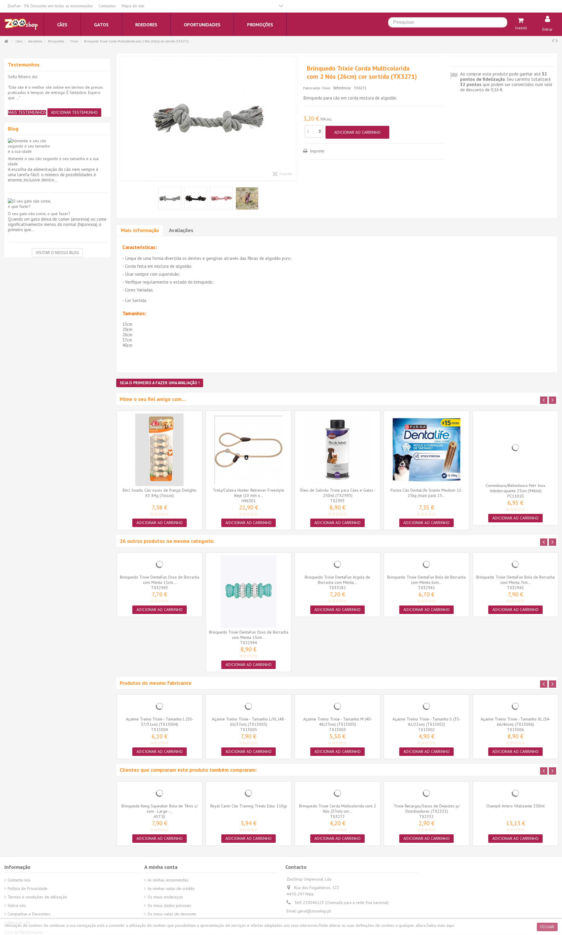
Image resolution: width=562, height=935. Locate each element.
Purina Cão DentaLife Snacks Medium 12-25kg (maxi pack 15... (426, 493)
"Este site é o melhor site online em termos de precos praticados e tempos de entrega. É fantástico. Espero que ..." (55, 92)
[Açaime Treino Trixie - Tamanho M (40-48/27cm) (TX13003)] (337, 706)
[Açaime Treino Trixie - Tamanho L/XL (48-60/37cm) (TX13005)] (248, 706)
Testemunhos (24, 64)
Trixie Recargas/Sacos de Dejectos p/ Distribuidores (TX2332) (427, 808)
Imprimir (317, 151)
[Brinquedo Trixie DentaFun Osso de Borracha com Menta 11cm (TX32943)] (159, 564)
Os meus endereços (165, 897)
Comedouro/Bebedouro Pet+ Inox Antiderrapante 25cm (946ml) (515, 488)
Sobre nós (17, 905)
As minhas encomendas (168, 880)
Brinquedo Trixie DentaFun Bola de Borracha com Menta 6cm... (426, 579)
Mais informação (140, 230)
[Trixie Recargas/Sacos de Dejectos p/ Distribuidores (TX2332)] (426, 793)
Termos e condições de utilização (37, 897)
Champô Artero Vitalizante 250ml (515, 806)
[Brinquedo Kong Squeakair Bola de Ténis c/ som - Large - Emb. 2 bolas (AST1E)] (159, 793)
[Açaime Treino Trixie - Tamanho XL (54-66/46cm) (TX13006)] (515, 706)
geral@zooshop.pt (314, 911)
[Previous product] (553, 40)
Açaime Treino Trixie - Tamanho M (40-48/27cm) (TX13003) (337, 721)
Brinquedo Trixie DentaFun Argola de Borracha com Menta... (337, 579)
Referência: (342, 87)
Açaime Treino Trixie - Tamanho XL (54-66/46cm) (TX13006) (516, 721)
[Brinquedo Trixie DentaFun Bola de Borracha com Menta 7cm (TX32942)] (515, 564)
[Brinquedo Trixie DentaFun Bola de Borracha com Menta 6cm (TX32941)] (426, 564)
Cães (19, 41)
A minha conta (160, 867)
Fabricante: (312, 88)
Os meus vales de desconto (172, 914)
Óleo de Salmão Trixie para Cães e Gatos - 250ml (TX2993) (338, 493)
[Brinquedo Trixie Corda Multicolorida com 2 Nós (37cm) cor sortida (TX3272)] (337, 793)
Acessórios (35, 41)
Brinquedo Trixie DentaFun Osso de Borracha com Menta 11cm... (159, 579)
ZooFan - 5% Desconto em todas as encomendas (50, 5)
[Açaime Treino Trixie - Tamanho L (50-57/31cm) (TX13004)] (159, 706)
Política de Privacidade (27, 888)
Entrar (547, 29)
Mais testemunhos (27, 112)
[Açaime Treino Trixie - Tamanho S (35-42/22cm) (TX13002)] (426, 706)
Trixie (74, 41)
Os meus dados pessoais (169, 905)
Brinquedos (56, 41)
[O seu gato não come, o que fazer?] (57, 203)
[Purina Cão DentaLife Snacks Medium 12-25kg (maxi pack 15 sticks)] (426, 450)
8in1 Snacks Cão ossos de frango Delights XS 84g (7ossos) (159, 493)
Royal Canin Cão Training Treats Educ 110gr (248, 806)
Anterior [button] (122, 118)
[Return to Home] (6, 41)
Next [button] (552, 400)
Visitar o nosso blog (57, 252)
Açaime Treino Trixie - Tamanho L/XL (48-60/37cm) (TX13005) (248, 721)
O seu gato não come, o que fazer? (39, 213)
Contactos (107, 5)
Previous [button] (543, 400)
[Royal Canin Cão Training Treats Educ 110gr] (248, 793)
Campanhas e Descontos (29, 914)
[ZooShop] (21, 24)
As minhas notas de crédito (171, 888)
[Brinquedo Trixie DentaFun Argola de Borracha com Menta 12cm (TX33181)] (337, 564)
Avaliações (181, 230)
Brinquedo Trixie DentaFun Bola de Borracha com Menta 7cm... (515, 579)
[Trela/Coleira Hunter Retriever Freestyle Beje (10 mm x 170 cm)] (248, 450)
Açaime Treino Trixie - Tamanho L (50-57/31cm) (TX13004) (159, 721)
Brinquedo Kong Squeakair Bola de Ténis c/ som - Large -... (159, 808)
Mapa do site (132, 5)
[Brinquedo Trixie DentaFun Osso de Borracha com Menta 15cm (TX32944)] (248, 591)
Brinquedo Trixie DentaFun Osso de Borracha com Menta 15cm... (248, 634)
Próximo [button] (294, 118)
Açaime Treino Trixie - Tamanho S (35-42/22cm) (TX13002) (426, 721)
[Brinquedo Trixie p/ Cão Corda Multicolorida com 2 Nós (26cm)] (208, 118)
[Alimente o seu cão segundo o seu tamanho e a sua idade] (57, 146)
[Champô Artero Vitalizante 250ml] (515, 793)
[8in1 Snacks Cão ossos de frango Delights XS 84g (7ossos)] (159, 450)
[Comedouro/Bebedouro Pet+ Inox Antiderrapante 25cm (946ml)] (515, 447)
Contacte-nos (19, 880)
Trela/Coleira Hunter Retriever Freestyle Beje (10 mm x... (248, 493)
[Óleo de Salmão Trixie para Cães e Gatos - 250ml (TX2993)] (337, 450)
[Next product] (557, 40)
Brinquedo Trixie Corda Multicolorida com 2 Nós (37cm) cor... (337, 808)
